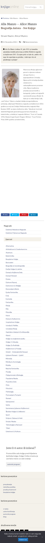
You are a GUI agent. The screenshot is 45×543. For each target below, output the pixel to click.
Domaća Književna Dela (14, 272)
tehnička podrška (9, 487)
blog (4, 517)
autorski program (13, 464)
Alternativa (10, 246)
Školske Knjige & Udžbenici (15, 411)
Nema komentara (31, 42)
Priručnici (9, 388)
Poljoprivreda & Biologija (14, 375)
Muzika (8, 365)
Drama (8, 279)
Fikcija (8, 306)
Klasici (8, 335)
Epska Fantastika (12, 292)
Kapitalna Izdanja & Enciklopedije (17, 332)
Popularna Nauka (12, 378)
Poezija (8, 372)
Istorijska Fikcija (11, 329)
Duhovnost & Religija (13, 286)
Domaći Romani (11, 276)
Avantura (9, 253)
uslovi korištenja (9, 511)
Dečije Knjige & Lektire (14, 269)
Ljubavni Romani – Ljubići (14, 355)
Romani (8, 398)
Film (7, 309)
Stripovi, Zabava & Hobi (14, 418)
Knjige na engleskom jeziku (15, 339)
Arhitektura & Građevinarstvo (16, 249)
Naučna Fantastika (12, 368)
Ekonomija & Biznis (12, 289)
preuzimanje (7, 484)
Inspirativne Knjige (12, 322)
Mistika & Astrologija (13, 362)
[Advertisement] (22, 145)
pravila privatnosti (9, 490)
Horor (8, 315)
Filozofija (9, 312)
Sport (8, 415)
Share (6, 214)
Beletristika (10, 256)
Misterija (9, 358)
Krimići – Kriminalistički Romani (17, 352)
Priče (7, 385)
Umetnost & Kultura (13, 431)
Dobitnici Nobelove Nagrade (16, 230)
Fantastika (9, 302)
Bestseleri (9, 262)
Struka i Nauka (11, 421)
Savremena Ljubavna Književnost (17, 408)
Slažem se (23, 539)
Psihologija (10, 392)
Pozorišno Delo (11, 382)
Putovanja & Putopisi (13, 395)
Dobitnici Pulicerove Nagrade (16, 233)
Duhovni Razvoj (11, 282)
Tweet (15, 214)
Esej (7, 296)
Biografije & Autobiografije (15, 266)
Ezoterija (9, 299)
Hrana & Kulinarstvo (13, 319)
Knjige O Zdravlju (12, 342)
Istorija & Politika (12, 325)
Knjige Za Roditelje (12, 345)
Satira (8, 405)
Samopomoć (10, 402)
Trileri (8, 428)
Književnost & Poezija (13, 349)
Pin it (24, 214)
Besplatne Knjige (12, 259)
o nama (5, 509)
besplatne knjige (9, 492)
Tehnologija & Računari (14, 425)
